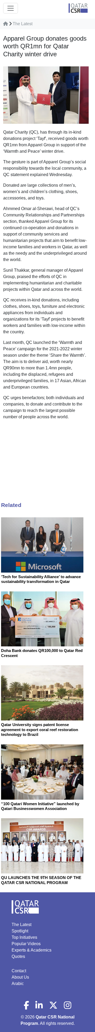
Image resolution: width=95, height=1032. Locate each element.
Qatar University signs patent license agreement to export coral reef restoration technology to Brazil (39, 729)
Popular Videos (26, 943)
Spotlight (20, 931)
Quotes (18, 956)
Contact (19, 971)
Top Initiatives (24, 937)
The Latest (22, 24)
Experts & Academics (31, 950)
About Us (20, 977)
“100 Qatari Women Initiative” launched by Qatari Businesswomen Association (40, 806)
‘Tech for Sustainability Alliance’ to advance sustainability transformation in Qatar (41, 579)
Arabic (18, 983)
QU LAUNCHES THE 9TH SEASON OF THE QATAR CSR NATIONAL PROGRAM (41, 880)
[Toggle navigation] (10, 8)
